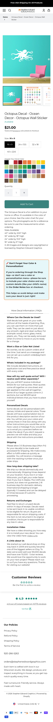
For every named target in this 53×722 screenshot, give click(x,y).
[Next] (49, 59)
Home (5, 17)
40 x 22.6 (11, 152)
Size (10, 138)
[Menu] (5, 10)
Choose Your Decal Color (14, 159)
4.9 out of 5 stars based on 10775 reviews (26, 604)
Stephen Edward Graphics (24, 693)
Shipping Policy (11, 641)
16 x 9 (9, 144)
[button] (9, 10)
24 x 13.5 (22, 144)
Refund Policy (11, 636)
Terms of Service (12, 646)
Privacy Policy (10, 631)
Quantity (9, 186)
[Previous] (4, 59)
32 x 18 (35, 144)
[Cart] (48, 10)
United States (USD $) (27, 704)
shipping (16, 131)
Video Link (32, 536)
